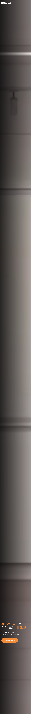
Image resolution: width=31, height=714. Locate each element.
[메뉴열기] (29, 3)
